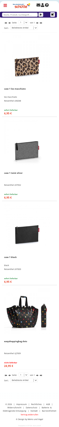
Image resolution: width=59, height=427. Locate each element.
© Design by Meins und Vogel (29, 419)
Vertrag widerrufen (29, 414)
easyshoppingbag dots (15, 341)
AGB (48, 404)
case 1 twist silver (13, 173)
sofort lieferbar (11, 110)
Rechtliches (36, 404)
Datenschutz (31, 407)
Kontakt (34, 411)
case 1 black (10, 257)
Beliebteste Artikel (20, 27)
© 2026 (8, 404)
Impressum (21, 404)
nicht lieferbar (10, 362)
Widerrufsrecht (14, 407)
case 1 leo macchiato (15, 88)
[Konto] (42, 5)
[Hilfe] (47, 5)
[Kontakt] (38, 5)
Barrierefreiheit (49, 411)
